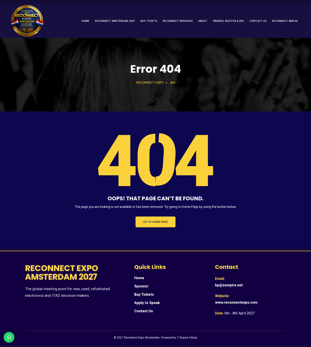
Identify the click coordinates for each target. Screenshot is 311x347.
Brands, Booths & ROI (228, 20)
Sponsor (141, 286)
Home (85, 20)
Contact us (258, 20)
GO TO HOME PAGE (155, 222)
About (202, 20)
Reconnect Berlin (285, 20)
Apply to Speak (147, 303)
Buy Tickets (149, 20)
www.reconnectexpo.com (236, 302)
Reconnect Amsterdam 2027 (115, 20)
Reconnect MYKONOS (178, 20)
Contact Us (143, 311)
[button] (9, 337)
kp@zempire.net (229, 285)
